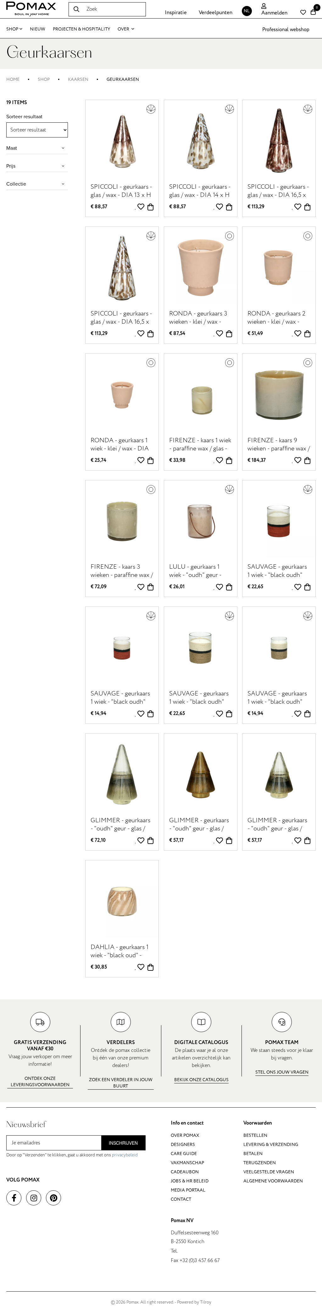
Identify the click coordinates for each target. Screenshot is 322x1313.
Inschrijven (123, 1143)
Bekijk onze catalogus (201, 1080)
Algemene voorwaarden (273, 1181)
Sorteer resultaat (24, 117)
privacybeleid (125, 1155)
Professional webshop (285, 29)
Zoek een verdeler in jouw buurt (121, 1083)
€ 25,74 (98, 460)
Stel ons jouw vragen (281, 1072)
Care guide (184, 1154)
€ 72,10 (98, 840)
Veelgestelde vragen (268, 1172)
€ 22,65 (255, 586)
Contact (181, 1199)
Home (12, 79)
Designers (183, 1145)
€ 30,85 (99, 967)
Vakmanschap (187, 1163)
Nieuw (37, 29)
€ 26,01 (177, 586)
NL (247, 11)
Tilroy (205, 1302)
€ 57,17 (176, 840)
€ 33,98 (177, 460)
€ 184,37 (256, 460)
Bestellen (255, 1135)
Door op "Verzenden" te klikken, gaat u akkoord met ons (72, 1155)
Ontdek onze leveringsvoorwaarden (40, 1082)
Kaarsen (78, 79)
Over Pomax (185, 1135)
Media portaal (188, 1190)
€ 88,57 (99, 206)
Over (124, 29)
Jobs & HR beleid (189, 1181)
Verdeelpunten (215, 12)
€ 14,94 (98, 713)
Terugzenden (259, 1163)
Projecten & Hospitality (81, 29)
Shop (12, 29)
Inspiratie (176, 12)
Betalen (253, 1154)
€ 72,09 (99, 586)
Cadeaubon (185, 1172)
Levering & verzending (270, 1145)
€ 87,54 (177, 333)
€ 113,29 (255, 206)
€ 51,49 (255, 333)
